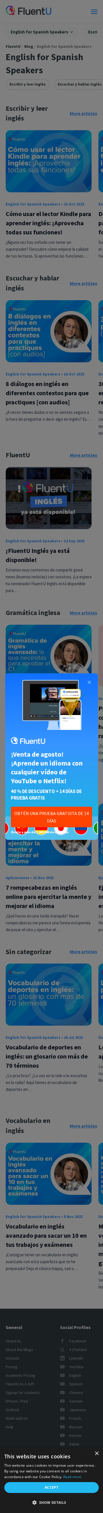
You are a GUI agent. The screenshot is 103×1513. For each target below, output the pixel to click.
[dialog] (51, 1480)
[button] (51, 1502)
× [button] (96, 1453)
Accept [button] (51, 1487)
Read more (72, 1476)
